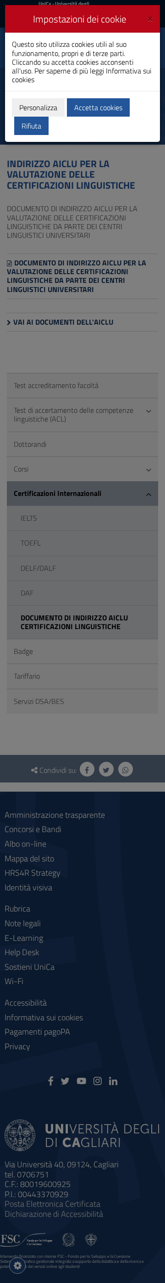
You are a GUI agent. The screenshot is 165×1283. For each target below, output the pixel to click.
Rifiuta (31, 125)
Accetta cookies (98, 107)
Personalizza (38, 107)
